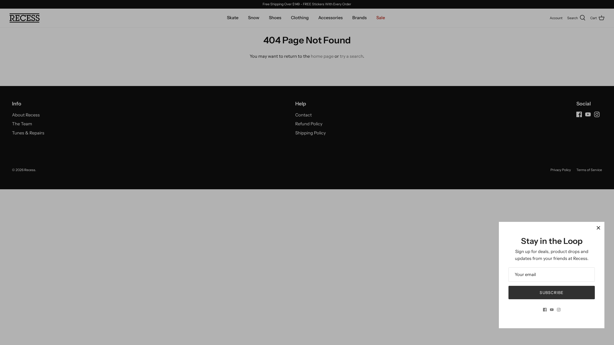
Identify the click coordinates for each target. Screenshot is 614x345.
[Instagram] (559, 309)
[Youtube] (552, 309)
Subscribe (552, 292)
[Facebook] (545, 309)
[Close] (598, 228)
